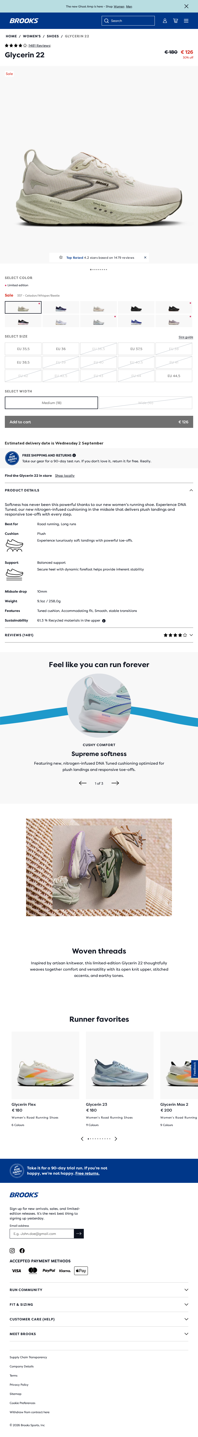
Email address (19, 1225)
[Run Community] (99, 1290)
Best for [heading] (11, 524)
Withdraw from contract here (30, 1412)
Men (129, 6)
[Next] (115, 783)
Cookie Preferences (22, 1403)
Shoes (53, 36)
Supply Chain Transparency (28, 1357)
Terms (13, 1375)
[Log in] (165, 20)
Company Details (22, 1366)
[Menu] (186, 20)
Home (11, 36)
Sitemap (15, 1394)
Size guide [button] (186, 337)
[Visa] (16, 1270)
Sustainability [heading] (16, 620)
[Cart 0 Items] (175, 21)
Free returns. (87, 1173)
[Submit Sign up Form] (79, 1233)
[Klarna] (65, 1270)
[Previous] (82, 783)
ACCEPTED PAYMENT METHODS (40, 1261)
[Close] (186, 6)
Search (116, 21)
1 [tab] (88, 1139)
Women (119, 6)
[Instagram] (12, 1250)
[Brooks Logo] (99, 1195)
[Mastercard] (33, 1270)
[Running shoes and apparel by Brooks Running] (24, 20)
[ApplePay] (81, 1270)
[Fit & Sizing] (99, 1304)
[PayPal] (49, 1270)
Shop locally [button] (65, 475)
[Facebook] (22, 1250)
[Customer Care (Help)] (99, 1319)
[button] (99, 165)
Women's (32, 36)
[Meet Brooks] (99, 1334)
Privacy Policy (19, 1384)
